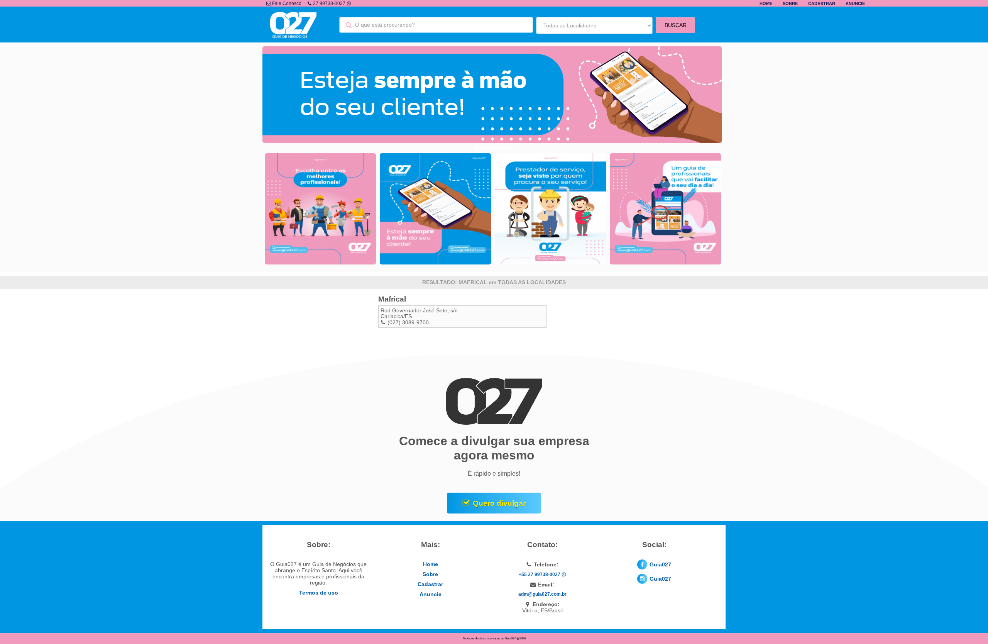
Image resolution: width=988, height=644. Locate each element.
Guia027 (660, 564)
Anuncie (855, 3)
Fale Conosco (286, 3)
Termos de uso (318, 593)
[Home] (293, 35)
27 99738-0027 (329, 3)
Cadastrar (821, 3)
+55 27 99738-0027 (540, 574)
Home (766, 3)
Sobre (790, 3)
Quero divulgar (499, 503)
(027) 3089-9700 (408, 322)
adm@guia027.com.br (542, 594)
